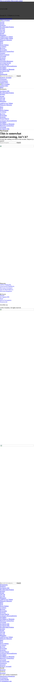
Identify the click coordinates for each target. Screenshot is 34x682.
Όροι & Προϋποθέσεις (6, 289)
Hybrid (2, 33)
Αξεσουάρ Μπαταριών (6, 61)
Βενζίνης (2, 48)
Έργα (1, 298)
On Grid (2, 30)
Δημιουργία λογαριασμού (7, 676)
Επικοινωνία (3, 302)
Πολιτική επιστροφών (6, 288)
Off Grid (2, 32)
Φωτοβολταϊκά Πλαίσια (7, 27)
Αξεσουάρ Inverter (5, 63)
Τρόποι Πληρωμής (5, 284)
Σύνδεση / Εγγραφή (5, 666)
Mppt (1, 41)
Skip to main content (17, 1)
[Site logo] (5, 20)
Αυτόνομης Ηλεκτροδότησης (8, 66)
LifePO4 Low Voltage (6, 36)
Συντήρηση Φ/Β (4, 297)
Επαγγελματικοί (4, 54)
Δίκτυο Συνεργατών (6, 19)
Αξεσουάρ (3, 56)
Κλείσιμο (3, 669)
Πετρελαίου (3, 50)
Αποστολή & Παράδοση (7, 286)
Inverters (2, 28)
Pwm (1, 43)
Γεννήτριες (3, 46)
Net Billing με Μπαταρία (7, 69)
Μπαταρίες (3, 35)
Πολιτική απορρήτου (6, 291)
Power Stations (4, 45)
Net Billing (3, 67)
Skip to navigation (5, 1)
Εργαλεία (2, 58)
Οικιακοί (2, 53)
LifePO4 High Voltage (6, 38)
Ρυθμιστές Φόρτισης (6, 40)
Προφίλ (2, 295)
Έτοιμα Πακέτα (4, 64)
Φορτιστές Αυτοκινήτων (7, 51)
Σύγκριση (3, 665)
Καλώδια (2, 59)
